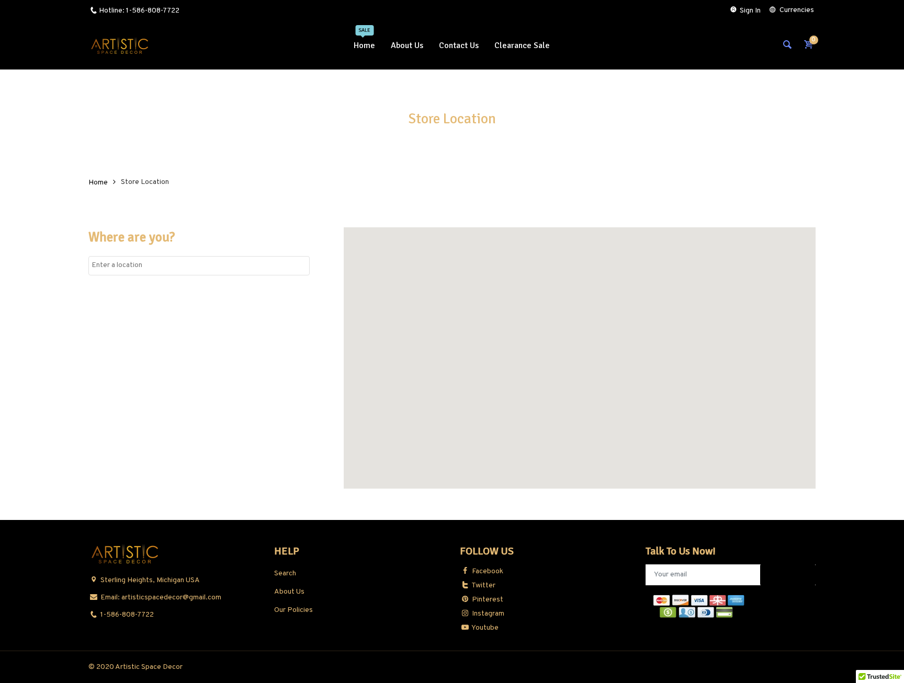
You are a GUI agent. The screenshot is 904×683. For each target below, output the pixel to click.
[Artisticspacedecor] (119, 45)
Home (98, 182)
